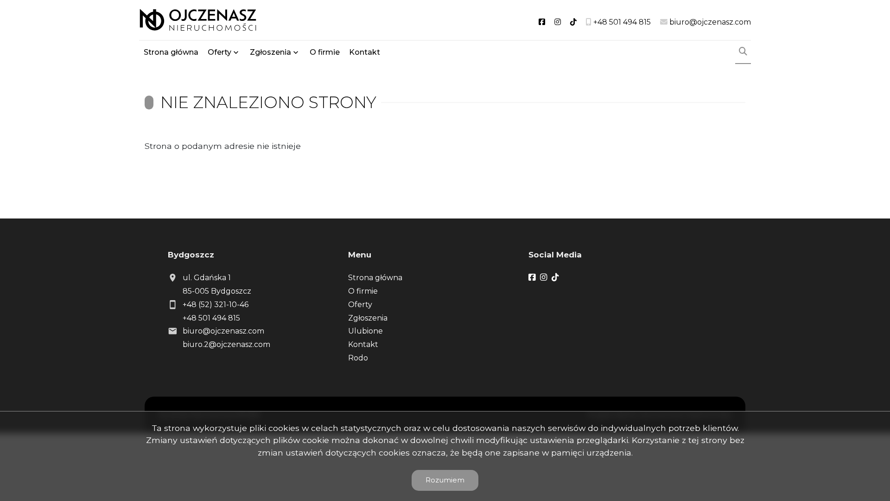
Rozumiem (445, 479)
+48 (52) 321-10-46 (215, 304)
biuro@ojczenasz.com (223, 331)
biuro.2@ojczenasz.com (226, 344)
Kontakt (364, 52)
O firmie (325, 52)
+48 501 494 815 (211, 318)
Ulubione (365, 331)
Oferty (219, 52)
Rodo (358, 357)
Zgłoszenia (368, 318)
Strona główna (171, 52)
